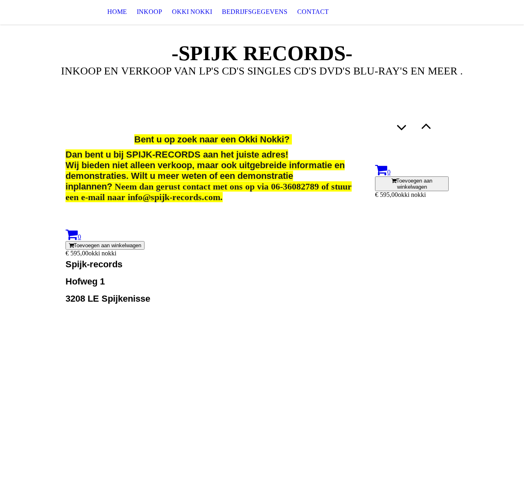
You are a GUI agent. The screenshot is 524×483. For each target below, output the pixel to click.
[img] (41, 12)
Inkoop (149, 11)
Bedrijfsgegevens (254, 11)
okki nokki (192, 11)
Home (117, 11)
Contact (313, 11)
